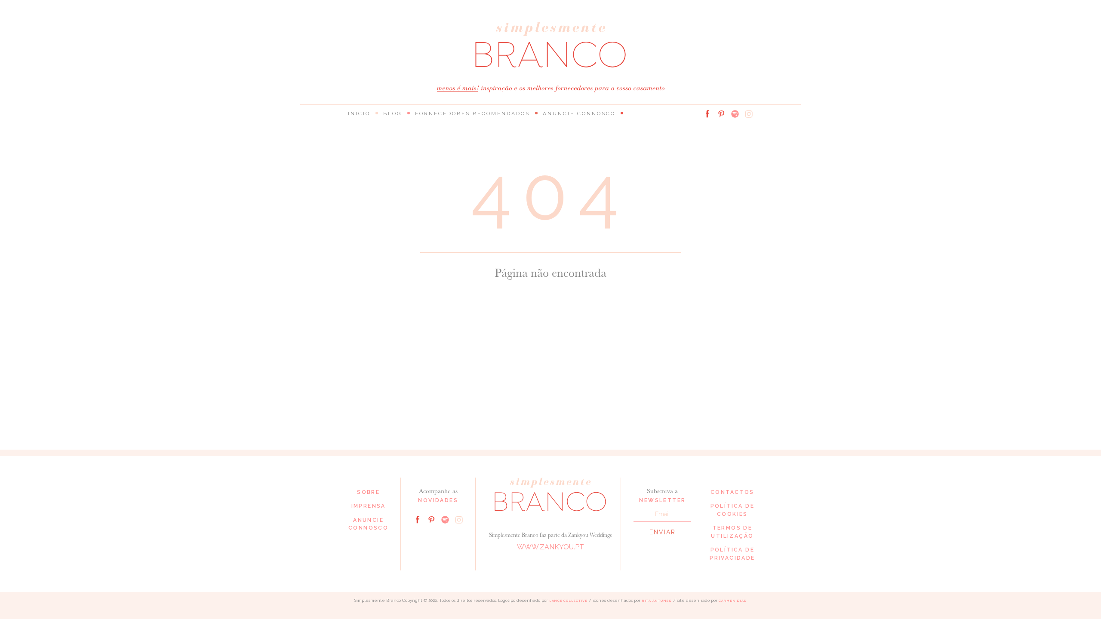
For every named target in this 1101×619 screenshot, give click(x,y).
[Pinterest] (721, 113)
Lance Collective (568, 601)
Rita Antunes (657, 601)
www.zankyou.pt (550, 547)
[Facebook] (707, 113)
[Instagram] (748, 113)
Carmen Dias (733, 601)
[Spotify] (735, 113)
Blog (392, 113)
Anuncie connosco (579, 113)
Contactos (732, 492)
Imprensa (368, 506)
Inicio (359, 113)
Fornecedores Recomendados (472, 113)
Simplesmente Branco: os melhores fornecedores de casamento (550, 44)
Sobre (368, 492)
